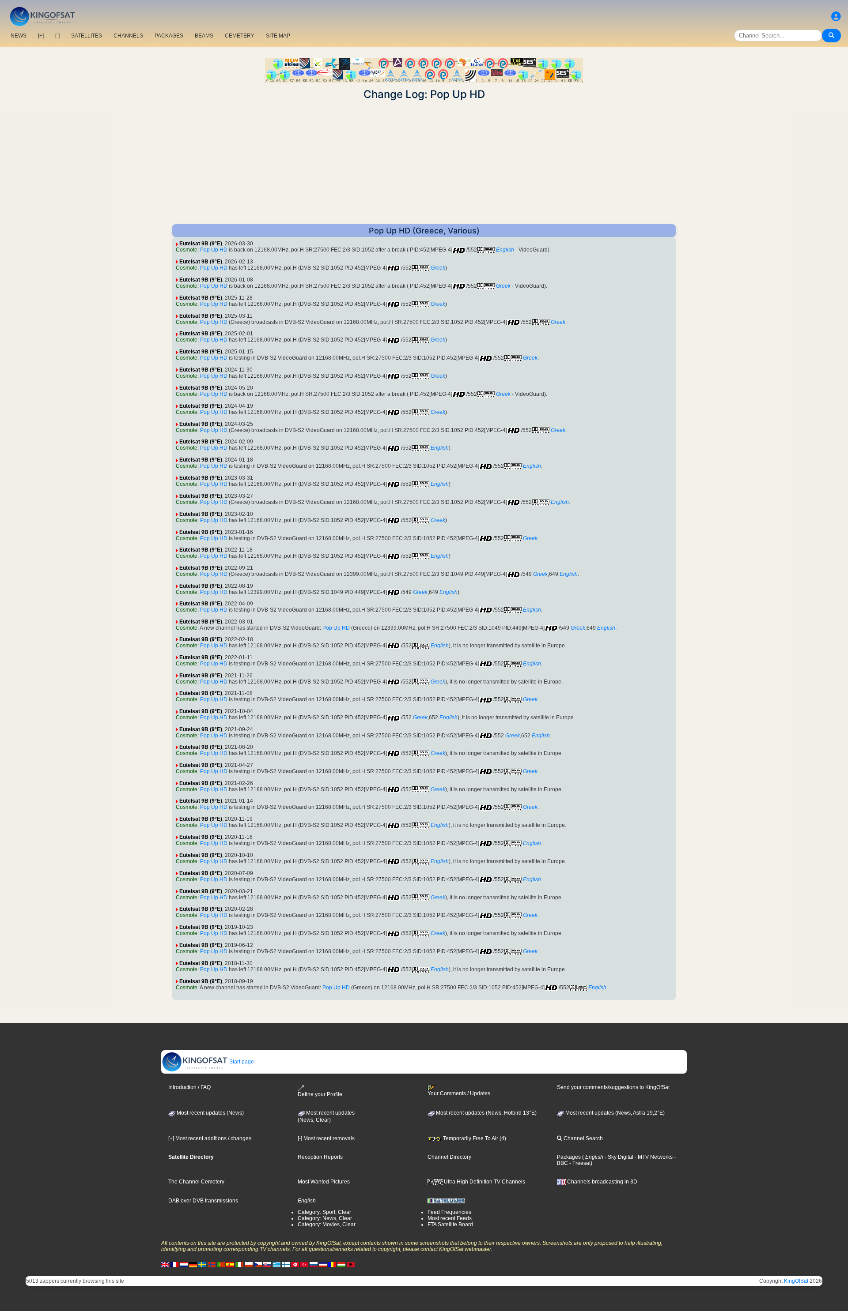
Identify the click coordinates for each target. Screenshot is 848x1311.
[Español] (230, 1265)
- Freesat (579, 1163)
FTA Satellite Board (450, 1224)
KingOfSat (796, 1281)
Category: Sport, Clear (324, 1212)
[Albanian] (351, 1265)
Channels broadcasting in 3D (601, 1182)
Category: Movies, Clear (327, 1224)
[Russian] (314, 1265)
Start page (241, 1062)
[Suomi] (286, 1265)
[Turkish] (304, 1265)
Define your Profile (320, 1094)
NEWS (18, 36)
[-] (57, 36)
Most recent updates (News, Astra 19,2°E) (614, 1113)
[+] (41, 36)
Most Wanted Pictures (324, 1182)
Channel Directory (449, 1157)
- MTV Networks (653, 1157)
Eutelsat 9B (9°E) (200, 243)
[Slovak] (267, 1265)
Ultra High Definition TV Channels (484, 1182)
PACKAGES (169, 36)
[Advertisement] (424, 162)
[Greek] (276, 1265)
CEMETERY (239, 36)
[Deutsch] (193, 1265)
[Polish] (249, 1265)
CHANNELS (128, 36)
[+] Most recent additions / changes (209, 1138)
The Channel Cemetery (196, 1182)
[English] (165, 1265)
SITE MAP (278, 36)
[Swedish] (202, 1265)
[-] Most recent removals (326, 1138)
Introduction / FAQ (189, 1087)
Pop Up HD (213, 250)
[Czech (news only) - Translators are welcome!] (258, 1265)
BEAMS (204, 36)
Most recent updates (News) (209, 1113)
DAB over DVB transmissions (203, 1201)
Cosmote (186, 250)
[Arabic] (295, 1265)
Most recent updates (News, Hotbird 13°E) (486, 1113)
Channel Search (582, 1138)
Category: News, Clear (325, 1218)
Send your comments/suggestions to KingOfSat (613, 1087)
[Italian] (239, 1265)
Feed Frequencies (449, 1212)
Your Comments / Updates (459, 1093)
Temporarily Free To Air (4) (474, 1138)
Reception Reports (320, 1157)
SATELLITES (86, 36)
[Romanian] (332, 1265)
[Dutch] (184, 1265)
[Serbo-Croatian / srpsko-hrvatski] (323, 1265)
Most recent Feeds (450, 1218)
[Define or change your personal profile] (836, 16)
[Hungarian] (341, 1265)
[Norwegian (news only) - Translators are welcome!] (212, 1265)
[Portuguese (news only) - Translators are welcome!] (221, 1265)
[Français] (174, 1265)
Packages (569, 1157)
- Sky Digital (618, 1157)
